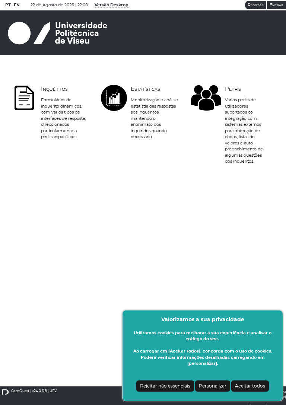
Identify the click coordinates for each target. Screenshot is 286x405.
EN (17, 5)
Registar (256, 5)
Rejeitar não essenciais (165, 386)
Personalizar (212, 386)
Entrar (276, 5)
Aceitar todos (250, 386)
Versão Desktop (111, 5)
